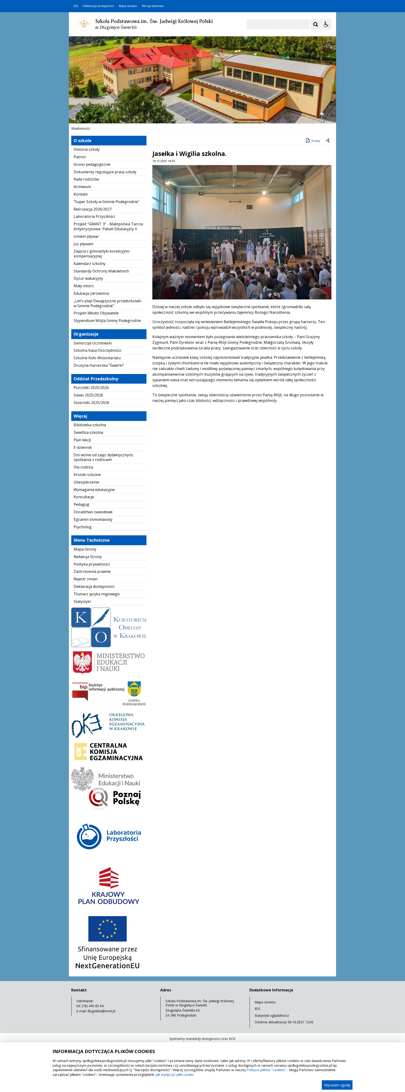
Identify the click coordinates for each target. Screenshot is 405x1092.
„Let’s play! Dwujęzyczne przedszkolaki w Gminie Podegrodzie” (107, 303)
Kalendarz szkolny (89, 263)
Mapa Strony (85, 549)
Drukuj (315, 141)
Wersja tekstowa (153, 6)
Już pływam (83, 243)
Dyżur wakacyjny (88, 278)
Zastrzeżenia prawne (92, 571)
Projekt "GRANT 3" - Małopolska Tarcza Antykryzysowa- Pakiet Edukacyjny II (108, 226)
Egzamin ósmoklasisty (93, 519)
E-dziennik (83, 447)
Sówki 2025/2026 (88, 395)
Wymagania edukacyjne (94, 489)
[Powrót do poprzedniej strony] (328, 141)
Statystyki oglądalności (272, 1015)
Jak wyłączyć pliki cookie (175, 1074)
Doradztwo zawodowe (93, 511)
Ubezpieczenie (86, 482)
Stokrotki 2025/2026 (91, 402)
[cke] (108, 763)
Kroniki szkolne (87, 474)
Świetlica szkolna (88, 432)
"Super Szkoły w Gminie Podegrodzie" (106, 201)
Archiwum (82, 186)
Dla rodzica (83, 467)
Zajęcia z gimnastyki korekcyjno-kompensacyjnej (102, 254)
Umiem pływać (86, 236)
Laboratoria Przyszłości (94, 216)
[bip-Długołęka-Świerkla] (108, 708)
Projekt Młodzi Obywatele (96, 313)
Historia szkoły (87, 149)
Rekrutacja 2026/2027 (93, 209)
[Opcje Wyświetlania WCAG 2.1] (326, 24)
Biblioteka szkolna (90, 424)
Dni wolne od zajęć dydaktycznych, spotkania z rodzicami (104, 457)
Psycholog (83, 526)
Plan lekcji (82, 439)
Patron (80, 156)
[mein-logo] (108, 674)
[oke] (108, 736)
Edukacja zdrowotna (91, 293)
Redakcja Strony (88, 556)
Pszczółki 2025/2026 (91, 387)
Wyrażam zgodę (337, 1085)
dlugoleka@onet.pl (101, 1011)
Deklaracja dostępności (98, 6)
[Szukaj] (316, 24)
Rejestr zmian (86, 579)
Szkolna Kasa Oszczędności (97, 350)
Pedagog (81, 504)
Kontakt (81, 194)
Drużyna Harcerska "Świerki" (99, 365)
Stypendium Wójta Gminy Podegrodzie (107, 320)
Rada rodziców (86, 179)
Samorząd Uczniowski (93, 343)
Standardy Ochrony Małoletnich (101, 271)
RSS (76, 6)
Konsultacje (84, 496)
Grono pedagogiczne (92, 164)
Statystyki (82, 601)
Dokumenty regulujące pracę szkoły (105, 171)
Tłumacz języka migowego (97, 594)
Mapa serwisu (128, 6)
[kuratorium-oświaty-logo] (108, 646)
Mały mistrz (84, 285)
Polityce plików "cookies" (266, 1069)
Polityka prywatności (92, 564)
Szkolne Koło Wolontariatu (97, 357)
